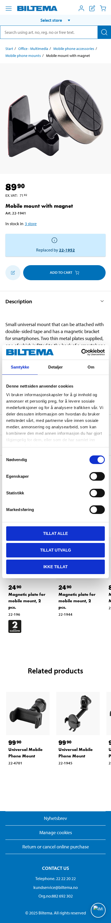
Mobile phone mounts (23, 55)
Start (9, 48)
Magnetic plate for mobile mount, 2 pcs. (27, 601)
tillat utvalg (55, 550)
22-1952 (67, 250)
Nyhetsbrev (55, 818)
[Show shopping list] (92, 8)
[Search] (104, 32)
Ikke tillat (55, 566)
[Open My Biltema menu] (81, 8)
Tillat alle (55, 533)
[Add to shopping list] (12, 272)
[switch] (97, 476)
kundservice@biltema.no (55, 887)
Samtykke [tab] (20, 367)
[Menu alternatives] (8, 8)
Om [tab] (91, 367)
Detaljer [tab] (55, 367)
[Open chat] (98, 910)
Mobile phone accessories (73, 48)
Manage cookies (55, 832)
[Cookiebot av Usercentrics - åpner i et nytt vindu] (81, 352)
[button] (55, 20)
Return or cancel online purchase (55, 847)
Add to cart (61, 272)
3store (31, 223)
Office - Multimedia (33, 48)
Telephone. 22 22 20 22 (55, 878)
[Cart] (103, 8)
